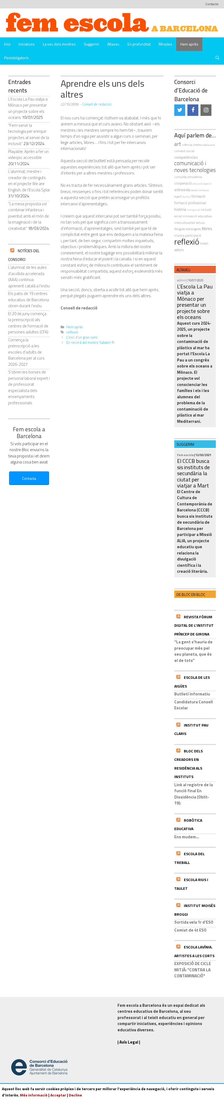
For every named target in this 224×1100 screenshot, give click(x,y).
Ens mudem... (186, 837)
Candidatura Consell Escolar (193, 705)
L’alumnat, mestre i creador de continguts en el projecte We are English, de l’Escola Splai (29, 180)
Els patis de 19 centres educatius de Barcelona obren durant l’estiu (28, 299)
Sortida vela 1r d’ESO (193, 922)
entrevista (182, 189)
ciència (187, 144)
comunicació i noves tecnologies (195, 166)
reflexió (72, 332)
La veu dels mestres (59, 44)
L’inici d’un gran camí (82, 337)
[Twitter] (179, 110)
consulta (180, 176)
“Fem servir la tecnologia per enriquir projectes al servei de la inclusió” (28, 134)
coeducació (208, 145)
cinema (197, 145)
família (186, 197)
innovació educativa (197, 216)
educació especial (202, 184)
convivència (194, 176)
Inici (7, 44)
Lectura (200, 222)
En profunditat (139, 44)
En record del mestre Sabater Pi (90, 342)
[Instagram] (206, 110)
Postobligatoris (16, 58)
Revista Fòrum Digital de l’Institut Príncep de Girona (194, 625)
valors (179, 249)
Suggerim (91, 44)
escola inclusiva (200, 190)
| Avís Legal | (128, 1042)
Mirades (165, 44)
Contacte (212, 4)
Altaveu (113, 44)
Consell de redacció (96, 104)
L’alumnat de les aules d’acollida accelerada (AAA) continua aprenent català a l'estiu (29, 276)
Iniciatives (27, 44)
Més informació (34, 1095)
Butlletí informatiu (192, 694)
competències (186, 157)
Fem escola (185, 455)
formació (198, 196)
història (180, 209)
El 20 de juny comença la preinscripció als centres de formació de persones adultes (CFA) (28, 323)
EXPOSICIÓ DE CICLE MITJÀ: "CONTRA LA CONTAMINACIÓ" (192, 969)
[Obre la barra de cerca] (217, 58)
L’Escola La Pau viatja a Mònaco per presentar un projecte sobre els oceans (28, 108)
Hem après (189, 44)
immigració (193, 210)
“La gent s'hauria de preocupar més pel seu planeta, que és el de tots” (193, 651)
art (177, 144)
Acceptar (58, 1095)
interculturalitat (184, 222)
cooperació (183, 183)
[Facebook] (192, 110)
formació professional (190, 203)
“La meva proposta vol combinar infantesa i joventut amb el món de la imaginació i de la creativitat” (28, 216)
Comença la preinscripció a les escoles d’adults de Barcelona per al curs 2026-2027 (26, 352)
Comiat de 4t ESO (190, 930)
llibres (207, 228)
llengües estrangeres (187, 229)
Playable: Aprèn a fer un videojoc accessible (28, 154)
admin (181, 280)
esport (178, 196)
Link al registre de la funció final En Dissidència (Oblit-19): (193, 794)
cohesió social (184, 150)
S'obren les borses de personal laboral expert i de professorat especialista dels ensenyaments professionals (29, 387)
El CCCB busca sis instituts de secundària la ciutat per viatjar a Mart (193, 473)
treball (204, 243)
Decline (75, 1095)
